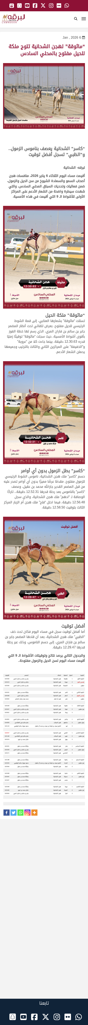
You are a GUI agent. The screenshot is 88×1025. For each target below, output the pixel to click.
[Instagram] (27, 812)
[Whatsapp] (20, 812)
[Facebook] (6, 812)
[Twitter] (13, 812)
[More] (34, 812)
